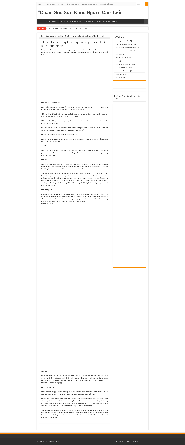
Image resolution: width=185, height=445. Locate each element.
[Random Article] (146, 21)
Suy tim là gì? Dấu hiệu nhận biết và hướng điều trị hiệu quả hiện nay (66, 28)
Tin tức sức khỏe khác (106, 4)
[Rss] (134, 4)
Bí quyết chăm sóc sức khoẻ (54, 36)
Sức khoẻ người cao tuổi (123, 64)
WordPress (127, 441)
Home (42, 36)
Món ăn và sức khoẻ (122, 57)
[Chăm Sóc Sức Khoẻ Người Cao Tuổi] (79, 12)
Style (117, 61)
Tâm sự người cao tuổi (123, 67)
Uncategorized (120, 74)
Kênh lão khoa (120, 54)
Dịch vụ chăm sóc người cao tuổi (70, 4)
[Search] (146, 4)
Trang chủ (41, 4)
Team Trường (144, 441)
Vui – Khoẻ (119, 77)
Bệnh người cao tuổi (52, 4)
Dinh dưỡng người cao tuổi (90, 4)
